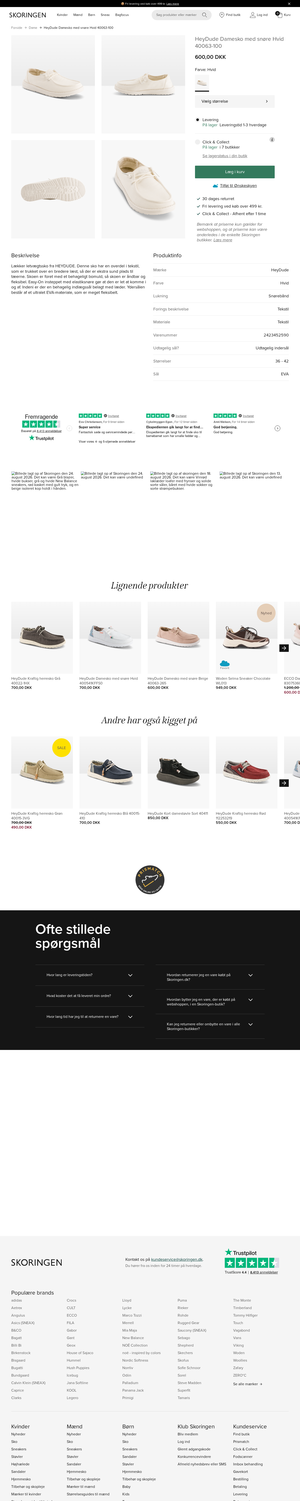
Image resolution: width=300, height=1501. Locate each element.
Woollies (240, 1360)
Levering (240, 1494)
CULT (71, 1307)
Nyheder (18, 1434)
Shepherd (186, 1345)
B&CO (16, 1330)
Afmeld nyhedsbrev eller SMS (202, 1464)
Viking (238, 1345)
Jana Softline (77, 1382)
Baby (126, 1486)
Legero (72, 1397)
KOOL (71, 1390)
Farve (200, 69)
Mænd (77, 14)
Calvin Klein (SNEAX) (28, 1382)
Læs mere (172, 4)
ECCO (72, 1315)
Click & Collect (245, 1449)
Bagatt (16, 1337)
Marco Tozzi (132, 1315)
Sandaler (18, 1471)
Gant (71, 1337)
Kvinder (62, 14)
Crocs (71, 1300)
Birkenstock (20, 1352)
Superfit (184, 1390)
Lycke (127, 1307)
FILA (70, 1322)
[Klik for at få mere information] (272, 139)
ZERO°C (239, 1375)
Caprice (17, 1390)
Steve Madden (189, 1382)
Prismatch (241, 1441)
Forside (16, 27)
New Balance (133, 1337)
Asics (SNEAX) (22, 1322)
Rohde (183, 1315)
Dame (33, 27)
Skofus (183, 1360)
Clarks (16, 1397)
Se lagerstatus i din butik (224, 155)
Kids (125, 1494)
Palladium (130, 1382)
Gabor (72, 1330)
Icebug (72, 1375)
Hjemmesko (21, 1479)
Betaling (240, 1486)
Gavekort (240, 1471)
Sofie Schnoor (189, 1367)
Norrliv (127, 1367)
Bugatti (17, 1367)
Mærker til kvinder (26, 1494)
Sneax (105, 14)
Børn (91, 14)
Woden (239, 1352)
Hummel (74, 1360)
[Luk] (289, 3)
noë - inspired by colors (141, 1352)
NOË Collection (135, 1345)
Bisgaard (18, 1360)
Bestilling (240, 1479)
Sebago (184, 1337)
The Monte (242, 1300)
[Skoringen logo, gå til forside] (27, 15)
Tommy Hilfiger (245, 1315)
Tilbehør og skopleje (28, 1486)
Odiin (126, 1375)
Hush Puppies (78, 1367)
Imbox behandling (248, 1464)
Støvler (17, 1456)
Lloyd (126, 1300)
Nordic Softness (135, 1360)
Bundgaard (20, 1375)
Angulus (18, 1315)
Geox (71, 1345)
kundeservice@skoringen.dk (176, 1259)
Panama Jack (133, 1390)
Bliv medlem (188, 1434)
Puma (182, 1300)
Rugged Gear (188, 1322)
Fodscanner (242, 1456)
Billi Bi (16, 1345)
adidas (16, 1300)
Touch (238, 1322)
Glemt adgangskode (194, 1449)
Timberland (242, 1307)
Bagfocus (122, 14)
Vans (237, 1337)
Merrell (128, 1322)
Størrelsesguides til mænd (88, 1494)
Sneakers (18, 1449)
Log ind (184, 1441)
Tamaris (184, 1397)
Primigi (128, 1397)
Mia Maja (129, 1330)
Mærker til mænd (81, 1486)
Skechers (185, 1352)
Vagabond (241, 1330)
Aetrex (16, 1307)
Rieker (183, 1307)
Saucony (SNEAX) (192, 1330)
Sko (14, 1441)
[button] (46, 512)
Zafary (238, 1367)
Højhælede (20, 1464)
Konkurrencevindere (194, 1456)
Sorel (182, 1375)
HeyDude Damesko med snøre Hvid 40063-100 (78, 27)
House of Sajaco (80, 1352)
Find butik (241, 1434)
